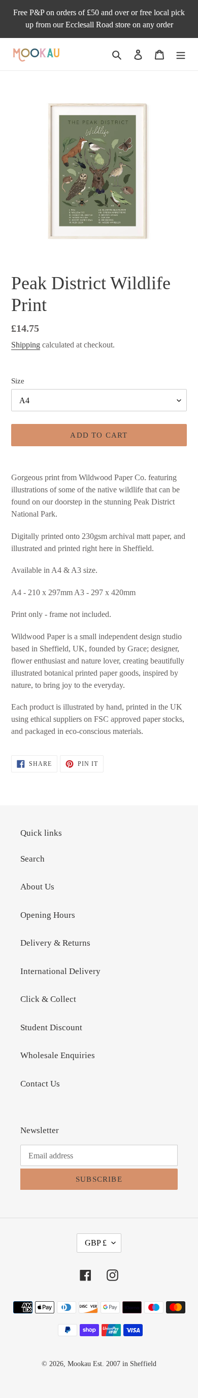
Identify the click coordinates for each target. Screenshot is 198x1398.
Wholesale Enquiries (57, 1055)
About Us (37, 886)
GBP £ (96, 1242)
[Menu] (180, 54)
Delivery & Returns (55, 943)
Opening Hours (47, 915)
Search (32, 859)
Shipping (25, 344)
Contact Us (40, 1084)
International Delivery (60, 971)
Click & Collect (48, 999)
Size (17, 381)
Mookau (79, 1364)
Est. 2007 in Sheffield (124, 1364)
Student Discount (51, 1027)
